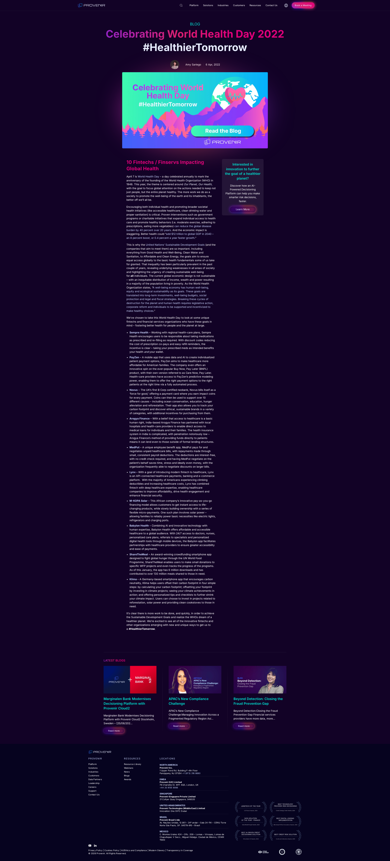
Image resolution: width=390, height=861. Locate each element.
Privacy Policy (95, 850)
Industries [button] (223, 5)
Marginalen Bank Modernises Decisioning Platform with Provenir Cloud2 (127, 703)
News (127, 772)
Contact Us (271, 5)
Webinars (128, 768)
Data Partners (95, 779)
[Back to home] (91, 5)
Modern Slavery (157, 850)
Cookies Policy (111, 850)
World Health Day (148, 176)
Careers (92, 787)
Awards (127, 779)
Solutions (93, 768)
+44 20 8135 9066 (169, 787)
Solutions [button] (208, 5)
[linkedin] (95, 845)
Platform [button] (194, 5)
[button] (181, 5)
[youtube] (89, 845)
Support (92, 791)
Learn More (243, 209)
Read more (114, 730)
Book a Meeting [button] (303, 5)
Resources (255, 5)
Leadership (93, 783)
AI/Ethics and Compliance (134, 850)
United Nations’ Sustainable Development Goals (175, 244)
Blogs (127, 775)
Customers (93, 775)
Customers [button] (239, 5)
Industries (93, 772)
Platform (92, 764)
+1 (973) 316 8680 (191, 773)
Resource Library (132, 764)
